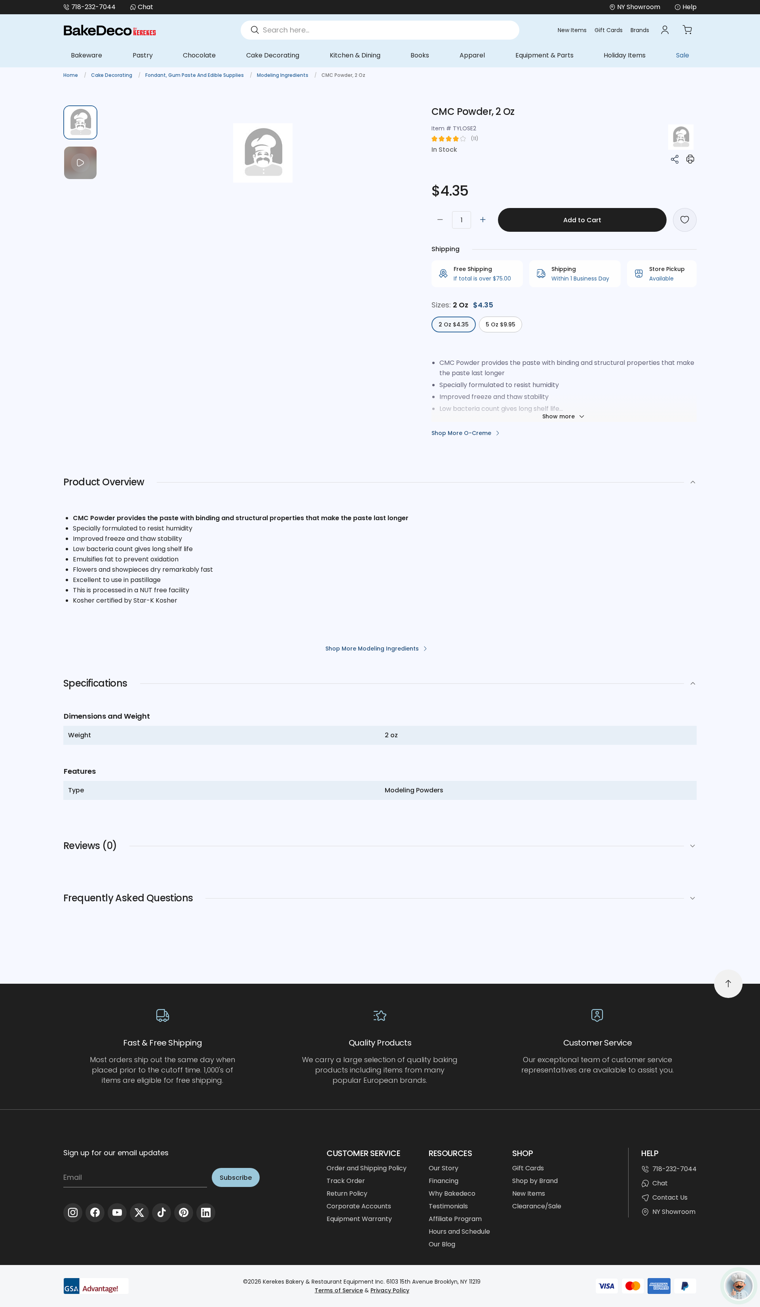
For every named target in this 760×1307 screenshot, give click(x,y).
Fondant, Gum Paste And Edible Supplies (195, 75)
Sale (682, 55)
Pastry (143, 55)
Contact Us (670, 1197)
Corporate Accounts (359, 1206)
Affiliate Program (455, 1218)
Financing (443, 1180)
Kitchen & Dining (355, 55)
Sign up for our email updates (116, 1153)
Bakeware (86, 55)
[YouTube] (117, 1212)
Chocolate (199, 55)
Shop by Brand (535, 1180)
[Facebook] (95, 1212)
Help (689, 6)
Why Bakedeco (452, 1193)
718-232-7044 (93, 6)
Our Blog (442, 1244)
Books (419, 55)
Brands (640, 30)
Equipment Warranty (359, 1218)
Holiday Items (625, 55)
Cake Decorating (272, 55)
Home (71, 75)
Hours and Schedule (459, 1231)
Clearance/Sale (536, 1206)
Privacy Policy (389, 1290)
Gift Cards (609, 30)
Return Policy (347, 1193)
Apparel (472, 55)
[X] (139, 1212)
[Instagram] (72, 1212)
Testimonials (448, 1206)
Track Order (346, 1180)
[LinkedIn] (205, 1212)
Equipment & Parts (544, 55)
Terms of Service (339, 1290)
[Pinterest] (183, 1212)
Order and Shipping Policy (367, 1168)
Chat (145, 6)
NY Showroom (673, 1211)
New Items (572, 30)
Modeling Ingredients (283, 75)
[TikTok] (161, 1212)
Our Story (443, 1168)
